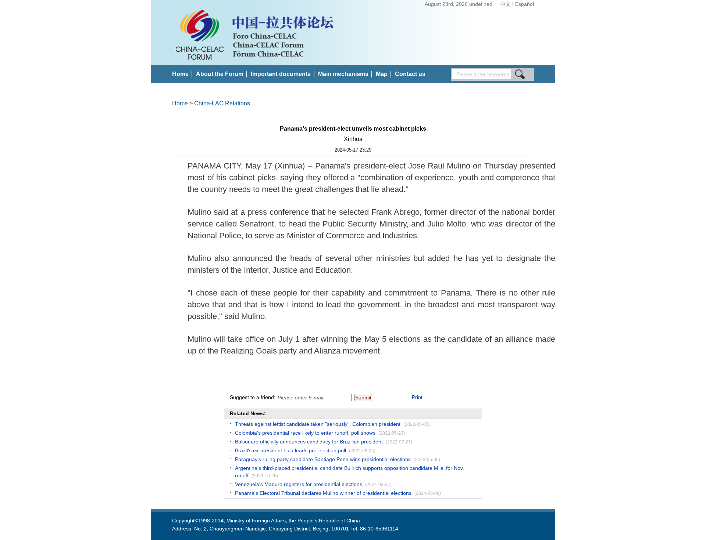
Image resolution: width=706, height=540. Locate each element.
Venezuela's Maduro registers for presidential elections (298, 484)
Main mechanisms (343, 74)
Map (382, 74)
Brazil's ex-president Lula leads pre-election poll (290, 450)
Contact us (410, 74)
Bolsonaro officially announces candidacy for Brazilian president (309, 442)
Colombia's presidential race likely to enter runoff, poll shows (305, 433)
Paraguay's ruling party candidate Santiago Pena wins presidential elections (323, 459)
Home (180, 74)
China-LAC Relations (222, 103)
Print (417, 397)
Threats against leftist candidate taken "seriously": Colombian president (317, 424)
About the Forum (219, 74)
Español (524, 4)
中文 (506, 4)
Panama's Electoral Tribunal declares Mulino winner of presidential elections (323, 493)
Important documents (281, 74)
